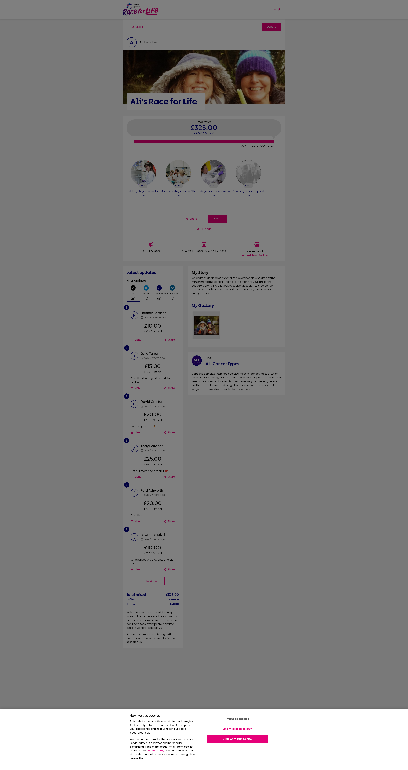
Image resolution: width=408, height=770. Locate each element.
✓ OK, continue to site (237, 739)
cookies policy (155, 750)
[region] (204, 739)
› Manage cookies (237, 719)
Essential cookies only (237, 729)
